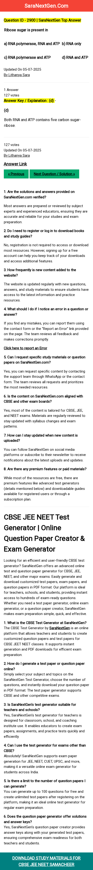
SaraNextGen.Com (46, 6)
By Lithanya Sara (17, 75)
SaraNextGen (59, 628)
